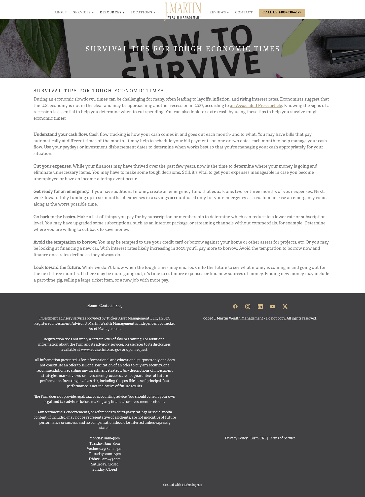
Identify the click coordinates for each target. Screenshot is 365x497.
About (61, 12)
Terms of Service (282, 438)
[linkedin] (260, 307)
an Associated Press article (256, 105)
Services (83, 12)
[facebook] (235, 307)
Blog (118, 305)
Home (92, 305)
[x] (285, 307)
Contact (244, 12)
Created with (182, 485)
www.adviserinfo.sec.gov (101, 349)
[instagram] (248, 307)
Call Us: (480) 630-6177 (281, 13)
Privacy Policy (236, 438)
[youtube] (272, 307)
